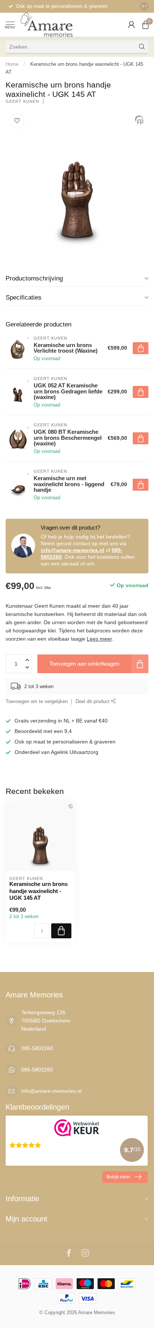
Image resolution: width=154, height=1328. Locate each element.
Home (12, 64)
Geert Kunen (22, 101)
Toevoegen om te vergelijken (37, 701)
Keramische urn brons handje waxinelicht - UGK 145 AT (38, 891)
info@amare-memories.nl (72, 550)
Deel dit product (93, 701)
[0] (145, 24)
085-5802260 (37, 1048)
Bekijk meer (118, 1177)
